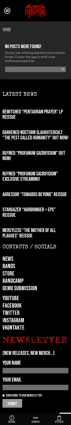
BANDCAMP (13, 281)
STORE (8, 273)
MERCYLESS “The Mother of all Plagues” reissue (29, 233)
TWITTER (10, 313)
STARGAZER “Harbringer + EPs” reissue (29, 212)
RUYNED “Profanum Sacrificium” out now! (33, 156)
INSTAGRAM (13, 320)
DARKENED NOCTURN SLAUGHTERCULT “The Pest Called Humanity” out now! (35, 135)
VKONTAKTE (13, 327)
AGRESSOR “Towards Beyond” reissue (34, 194)
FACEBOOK (12, 305)
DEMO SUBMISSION (19, 288)
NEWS (7, 259)
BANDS (8, 266)
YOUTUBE (10, 298)
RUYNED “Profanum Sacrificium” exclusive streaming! (30, 177)
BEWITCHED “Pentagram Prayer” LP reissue (32, 115)
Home (7, 30)
